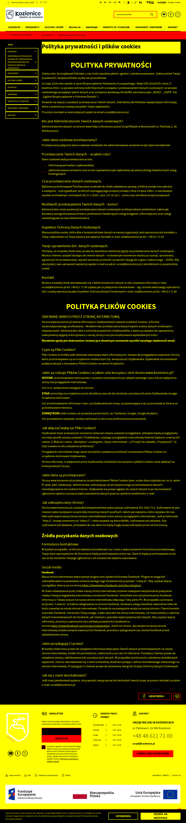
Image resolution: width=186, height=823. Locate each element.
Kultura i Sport (54, 27)
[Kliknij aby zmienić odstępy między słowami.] (115, 3)
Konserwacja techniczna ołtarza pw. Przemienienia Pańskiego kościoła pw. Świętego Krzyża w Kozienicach (20, 62)
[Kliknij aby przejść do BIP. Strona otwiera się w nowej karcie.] (149, 2)
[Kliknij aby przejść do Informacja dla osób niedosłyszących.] (135, 2)
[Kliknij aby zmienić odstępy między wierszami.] (110, 3)
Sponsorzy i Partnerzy (148, 27)
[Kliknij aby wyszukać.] (152, 14)
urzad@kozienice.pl (144, 743)
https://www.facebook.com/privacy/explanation (80, 626)
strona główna (26, 35)
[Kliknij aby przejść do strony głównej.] (24, 14)
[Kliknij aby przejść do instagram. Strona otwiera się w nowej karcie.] (178, 14)
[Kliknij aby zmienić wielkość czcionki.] (101, 3)
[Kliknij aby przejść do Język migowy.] (140, 2)
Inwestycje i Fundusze (116, 27)
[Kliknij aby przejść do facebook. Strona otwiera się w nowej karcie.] (171, 14)
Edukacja (74, 27)
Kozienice (14, 27)
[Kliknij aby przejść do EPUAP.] (161, 2)
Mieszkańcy (32, 27)
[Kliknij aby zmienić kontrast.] (128, 2)
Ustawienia (123, 816)
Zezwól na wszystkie (160, 816)
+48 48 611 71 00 (153, 736)
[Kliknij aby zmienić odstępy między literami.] (106, 3)
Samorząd (91, 27)
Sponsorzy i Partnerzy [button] (18, 108)
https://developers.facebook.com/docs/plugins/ (111, 585)
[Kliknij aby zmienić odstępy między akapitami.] (119, 3)
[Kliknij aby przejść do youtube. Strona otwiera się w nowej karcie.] (164, 14)
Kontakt (173, 27)
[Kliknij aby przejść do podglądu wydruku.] (177, 696)
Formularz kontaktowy (153, 753)
